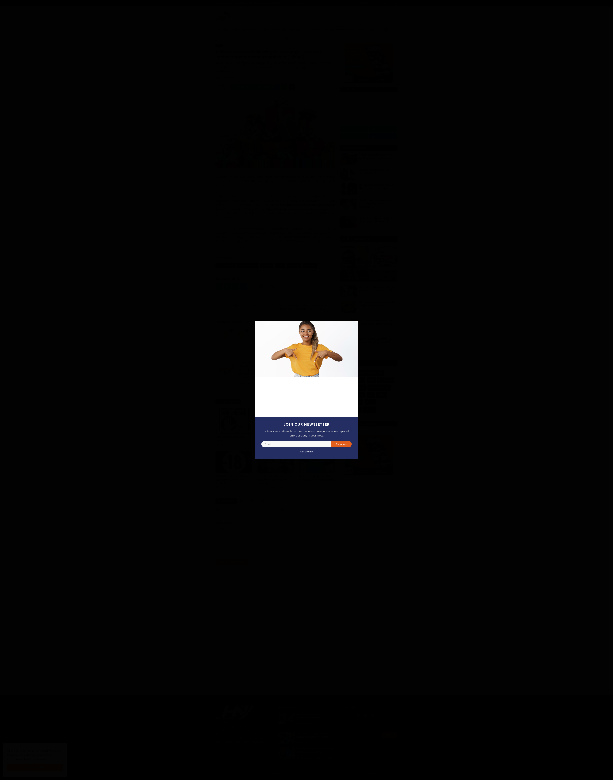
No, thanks (306, 451)
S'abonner (341, 444)
